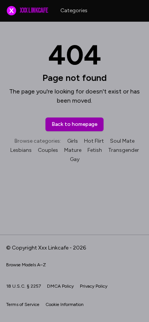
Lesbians (21, 150)
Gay (74, 159)
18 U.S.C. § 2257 (23, 286)
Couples (48, 150)
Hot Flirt (94, 141)
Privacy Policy (93, 286)
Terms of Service (22, 304)
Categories (73, 10)
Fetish (94, 150)
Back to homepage (74, 124)
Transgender (123, 150)
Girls (72, 141)
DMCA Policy (60, 286)
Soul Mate (122, 141)
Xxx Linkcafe (28, 10)
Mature (72, 150)
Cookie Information (64, 304)
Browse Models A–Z (26, 264)
